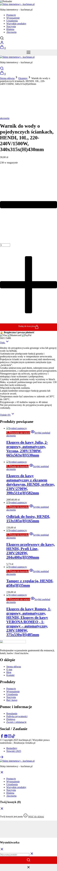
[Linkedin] (6, 737)
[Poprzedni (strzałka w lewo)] (28, 833)
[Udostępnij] (28, 827)
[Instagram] (9, 737)
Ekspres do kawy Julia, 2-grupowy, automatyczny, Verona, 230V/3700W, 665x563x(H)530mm (27, 448)
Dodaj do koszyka (26, 326)
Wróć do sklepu (36, 816)
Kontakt (10, 675)
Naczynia (11, 26)
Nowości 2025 (13, 751)
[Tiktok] (13, 737)
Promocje (11, 15)
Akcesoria (11, 32)
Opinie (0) (5, 414)
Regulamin (11, 713)
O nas (9, 669)
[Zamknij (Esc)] (28, 830)
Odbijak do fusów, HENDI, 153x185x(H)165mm (28, 518)
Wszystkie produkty (16, 23)
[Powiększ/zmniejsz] (28, 822)
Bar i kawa (11, 700)
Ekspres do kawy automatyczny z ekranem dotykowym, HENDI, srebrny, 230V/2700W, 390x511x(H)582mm (30, 484)
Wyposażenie (13, 17)
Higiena (10, 29)
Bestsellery (11, 748)
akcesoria (4, 118)
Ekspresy (23, 78)
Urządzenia (12, 20)
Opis (2, 342)
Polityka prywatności (16, 716)
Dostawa (10, 719)
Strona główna (7, 78)
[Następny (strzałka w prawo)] (28, 836)
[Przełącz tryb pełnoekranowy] (28, 824)
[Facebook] (2, 737)
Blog (8, 672)
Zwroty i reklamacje (16, 722)
